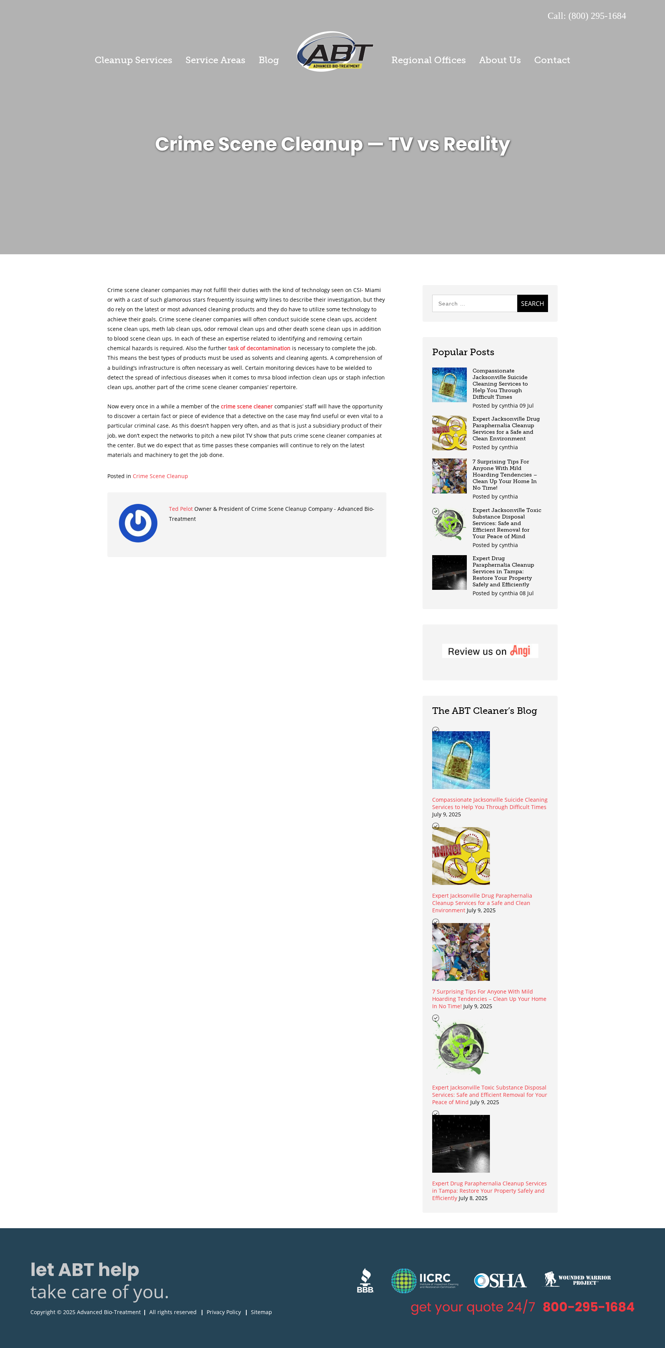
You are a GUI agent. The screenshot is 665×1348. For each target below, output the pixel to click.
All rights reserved (173, 1312)
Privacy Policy (224, 1312)
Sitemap (261, 1312)
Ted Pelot (181, 508)
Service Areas (215, 59)
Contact (552, 59)
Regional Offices (428, 59)
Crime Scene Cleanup (160, 476)
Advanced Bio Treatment (335, 51)
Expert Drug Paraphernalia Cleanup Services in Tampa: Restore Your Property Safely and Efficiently (503, 571)
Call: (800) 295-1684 (587, 16)
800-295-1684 (589, 1307)
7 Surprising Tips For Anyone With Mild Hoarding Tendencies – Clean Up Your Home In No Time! (505, 474)
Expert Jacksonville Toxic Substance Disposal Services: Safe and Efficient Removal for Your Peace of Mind (507, 523)
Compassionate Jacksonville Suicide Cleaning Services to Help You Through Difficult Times (500, 384)
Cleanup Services (133, 59)
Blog (269, 59)
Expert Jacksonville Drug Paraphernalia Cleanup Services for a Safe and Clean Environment (506, 429)
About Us (500, 59)
